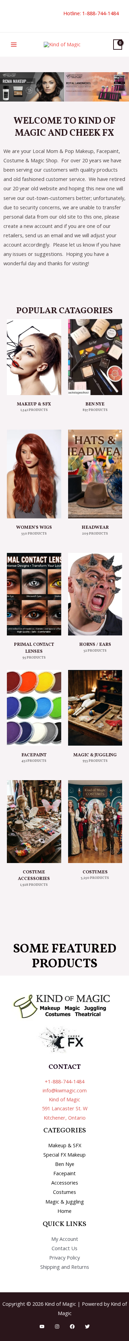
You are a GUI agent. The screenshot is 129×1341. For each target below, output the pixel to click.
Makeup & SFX (64, 1145)
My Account (64, 1238)
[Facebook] (72, 1326)
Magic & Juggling (64, 1201)
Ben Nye (64, 1163)
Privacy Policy (64, 1257)
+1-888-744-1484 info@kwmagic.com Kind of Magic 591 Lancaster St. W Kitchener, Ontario (64, 1099)
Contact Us (64, 1248)
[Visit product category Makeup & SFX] (34, 357)
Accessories (64, 1182)
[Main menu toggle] (14, 44)
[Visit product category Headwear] (95, 474)
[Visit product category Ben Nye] (95, 357)
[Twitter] (87, 1326)
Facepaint (64, 1173)
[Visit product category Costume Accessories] (34, 821)
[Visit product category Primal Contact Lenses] (34, 594)
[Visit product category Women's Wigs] (34, 474)
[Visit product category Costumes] (95, 821)
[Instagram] (57, 1326)
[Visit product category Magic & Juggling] (95, 708)
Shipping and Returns (64, 1266)
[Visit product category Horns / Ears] (95, 594)
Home (64, 1210)
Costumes (64, 1191)
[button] (9, 16)
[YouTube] (42, 1326)
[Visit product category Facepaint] (34, 708)
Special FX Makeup (64, 1154)
